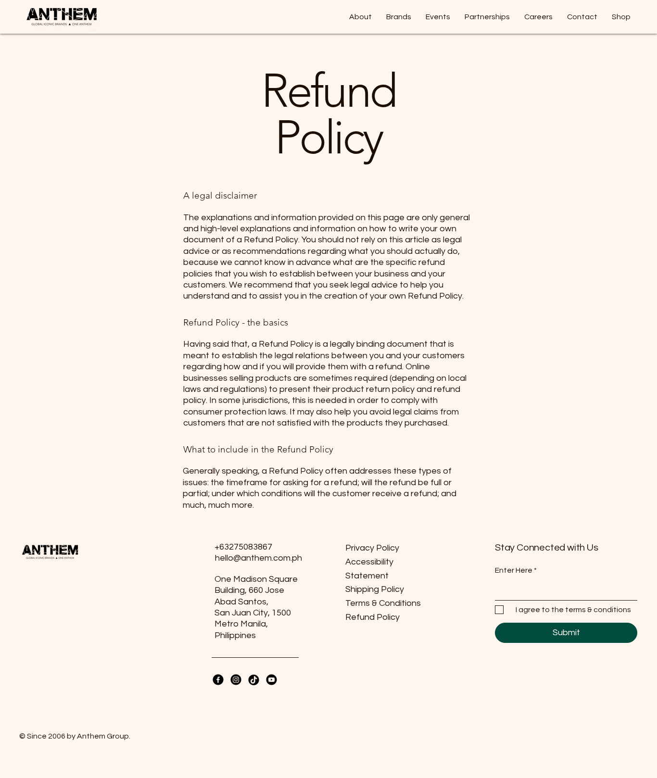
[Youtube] (271, 679)
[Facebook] (218, 679)
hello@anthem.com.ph (258, 558)
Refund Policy (372, 617)
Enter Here (513, 570)
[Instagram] (235, 679)
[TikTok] (253, 679)
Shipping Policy (374, 589)
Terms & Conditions (383, 603)
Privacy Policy (372, 547)
